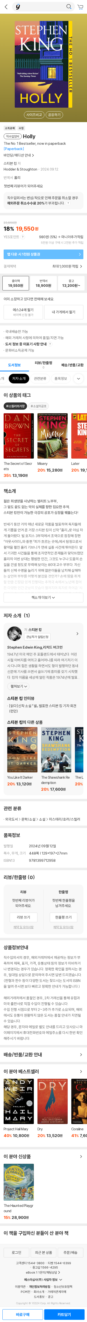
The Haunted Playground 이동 (19, 1192)
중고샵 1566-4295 (45, 1267)
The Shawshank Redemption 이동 (56, 759)
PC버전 (25, 1292)
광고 (50, 1297)
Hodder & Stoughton (20, 169)
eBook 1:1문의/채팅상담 (41, 1272)
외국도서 (11, 819)
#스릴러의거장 (15, 406)
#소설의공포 (38, 406)
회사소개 (39, 1292)
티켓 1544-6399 (59, 1263)
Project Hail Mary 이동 (19, 1111)
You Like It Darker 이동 (22, 759)
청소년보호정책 (63, 1287)
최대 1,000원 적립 (65, 266)
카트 (81, 7)
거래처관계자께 (57, 1292)
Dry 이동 (52, 1111)
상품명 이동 (19, 445)
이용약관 (20, 1287)
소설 (42, 819)
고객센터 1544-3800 (30, 1263)
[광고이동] (69, 7)
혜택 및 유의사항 (24, 927)
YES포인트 (11, 237)
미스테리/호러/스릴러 (64, 819)
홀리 (17, 177)
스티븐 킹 (10, 163)
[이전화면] (6, 7)
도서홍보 (39, 1297)
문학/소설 (29, 819)
